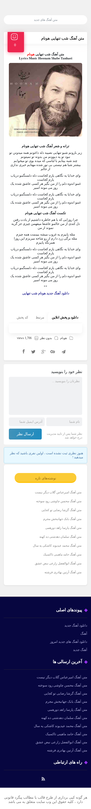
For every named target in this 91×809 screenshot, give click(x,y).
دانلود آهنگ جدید (75, 625)
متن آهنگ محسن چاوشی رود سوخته (58, 501)
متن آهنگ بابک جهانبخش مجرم (62, 519)
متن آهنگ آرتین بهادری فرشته (62, 572)
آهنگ (83, 633)
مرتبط (40, 317)
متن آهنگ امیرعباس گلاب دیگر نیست (58, 492)
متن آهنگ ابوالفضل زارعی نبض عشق (58, 563)
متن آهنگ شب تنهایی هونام (62, 38)
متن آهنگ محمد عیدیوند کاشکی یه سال (57, 545)
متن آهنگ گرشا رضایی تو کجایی (61, 510)
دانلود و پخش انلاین (65, 317)
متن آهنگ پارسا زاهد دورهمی (63, 528)
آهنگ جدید (80, 650)
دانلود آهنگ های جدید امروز (68, 642)
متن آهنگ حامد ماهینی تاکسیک (62, 554)
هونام (63, 338)
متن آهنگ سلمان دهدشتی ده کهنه (60, 536)
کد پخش (22, 317)
